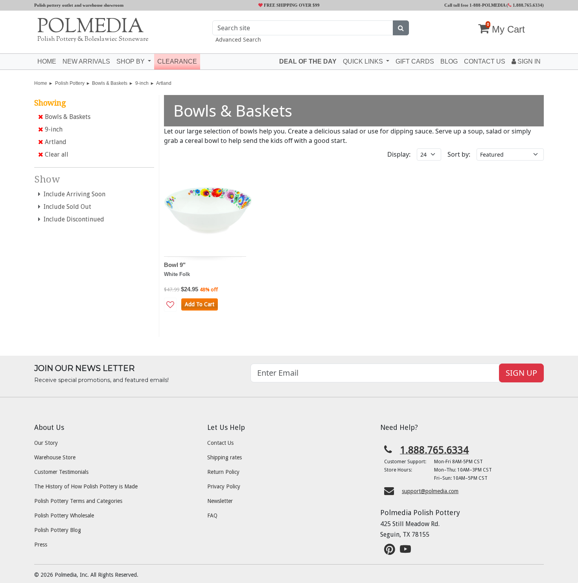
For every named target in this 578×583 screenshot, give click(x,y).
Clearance (177, 61)
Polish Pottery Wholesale (64, 515)
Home (46, 61)
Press (40, 544)
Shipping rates (224, 457)
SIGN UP (521, 372)
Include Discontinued (72, 219)
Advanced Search (238, 39)
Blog (449, 61)
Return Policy (223, 472)
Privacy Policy (223, 486)
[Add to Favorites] (170, 305)
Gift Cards (415, 61)
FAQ (212, 515)
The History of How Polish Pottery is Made (86, 486)
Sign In (528, 61)
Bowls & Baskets (109, 83)
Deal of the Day (308, 61)
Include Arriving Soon (72, 194)
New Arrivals (86, 61)
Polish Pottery (70, 83)
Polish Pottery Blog (57, 530)
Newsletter (220, 501)
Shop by (131, 61)
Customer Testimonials (61, 472)
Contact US (484, 61)
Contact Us (220, 443)
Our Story (46, 443)
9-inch (142, 83)
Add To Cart (199, 304)
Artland (163, 83)
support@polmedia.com (430, 491)
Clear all (55, 154)
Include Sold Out (65, 206)
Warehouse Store (54, 457)
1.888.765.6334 (527, 5)
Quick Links (364, 61)
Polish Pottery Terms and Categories (78, 501)
